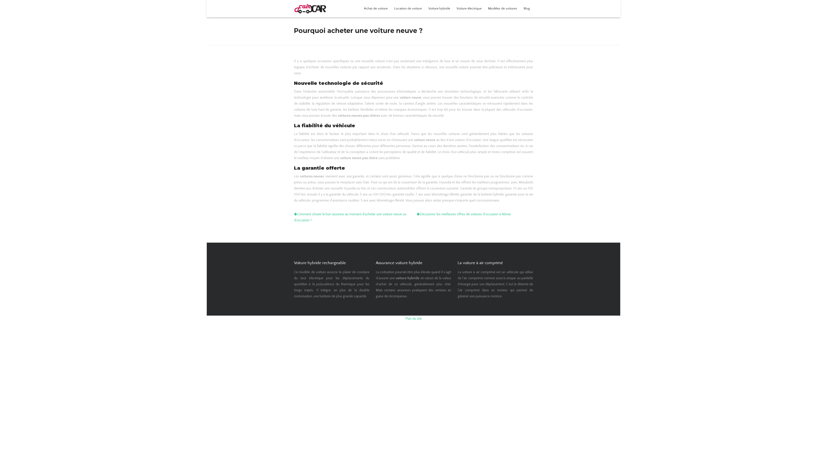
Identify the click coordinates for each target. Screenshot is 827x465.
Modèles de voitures (502, 8)
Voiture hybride (439, 8)
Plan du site (413, 319)
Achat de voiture (376, 8)
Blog (527, 8)
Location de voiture (408, 8)
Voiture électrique (469, 8)
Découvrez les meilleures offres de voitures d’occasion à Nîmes (465, 214)
